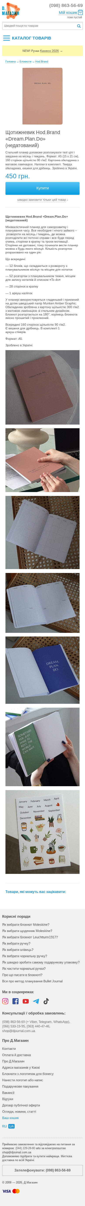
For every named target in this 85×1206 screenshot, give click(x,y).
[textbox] (39, 26)
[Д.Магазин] (11, 11)
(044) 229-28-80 (25, 1148)
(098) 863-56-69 (66, 5)
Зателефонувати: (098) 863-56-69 (42, 1170)
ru (4, 1126)
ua (11, 1126)
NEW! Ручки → (42, 51)
